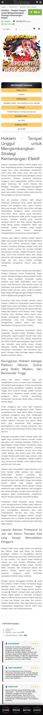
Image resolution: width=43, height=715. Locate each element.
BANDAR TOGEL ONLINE (28, 7)
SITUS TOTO (13, 7)
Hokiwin (3, 7)
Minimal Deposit (16, 635)
